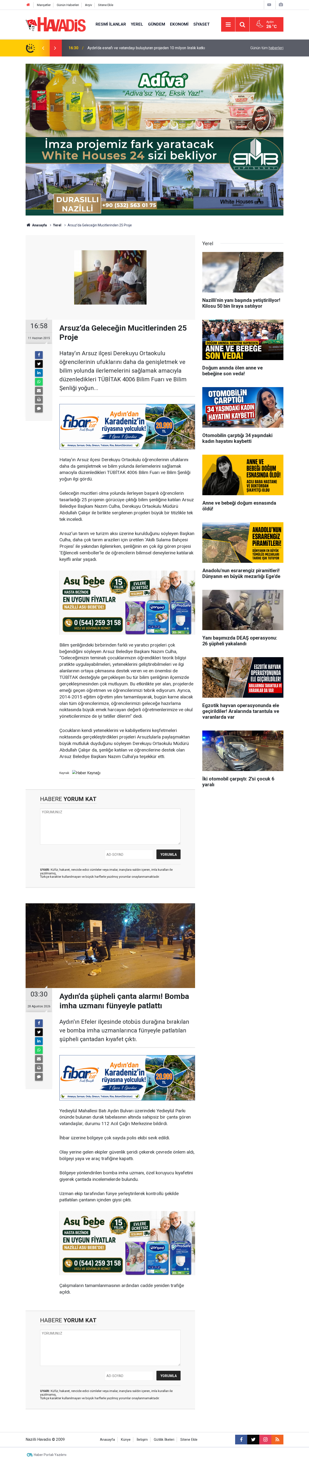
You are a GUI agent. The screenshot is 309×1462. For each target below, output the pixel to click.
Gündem (156, 24)
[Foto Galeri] (280, 4)
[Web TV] (269, 4)
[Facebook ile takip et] (241, 1439)
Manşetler (44, 5)
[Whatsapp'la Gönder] (39, 382)
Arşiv (88, 5)
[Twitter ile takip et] (253, 1439)
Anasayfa (39, 225)
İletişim (142, 1440)
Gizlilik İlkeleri (164, 1440)
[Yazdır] (39, 400)
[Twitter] (39, 364)
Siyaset (201, 24)
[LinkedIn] (39, 373)
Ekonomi (179, 24)
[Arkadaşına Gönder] (39, 391)
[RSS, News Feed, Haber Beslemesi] (277, 1439)
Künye (126, 1440)
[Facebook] (39, 355)
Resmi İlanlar (111, 24)
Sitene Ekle (105, 5)
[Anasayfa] (28, 5)
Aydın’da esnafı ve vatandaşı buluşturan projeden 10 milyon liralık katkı (146, 48)
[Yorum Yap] (39, 408)
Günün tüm (266, 48)
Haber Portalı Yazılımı (50, 1455)
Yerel (137, 24)
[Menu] (228, 24)
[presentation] (43, 48)
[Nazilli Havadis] (56, 24)
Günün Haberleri (68, 5)
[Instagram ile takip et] (265, 1439)
